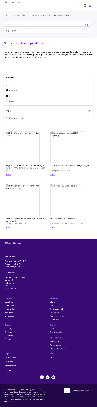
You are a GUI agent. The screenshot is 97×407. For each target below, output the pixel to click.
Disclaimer (9, 361)
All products (9, 316)
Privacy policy (10, 366)
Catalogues (54, 313)
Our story (8, 328)
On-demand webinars (58, 309)
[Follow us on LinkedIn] (48, 377)
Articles (52, 302)
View (8, 174)
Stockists (53, 328)
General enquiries (56, 332)
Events (52, 305)
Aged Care (9, 302)
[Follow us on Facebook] (42, 377)
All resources (54, 320)
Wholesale (9, 313)
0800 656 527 (20, 261)
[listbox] (47, 31)
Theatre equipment (36, 15)
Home (6, 15)
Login (52, 357)
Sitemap (8, 370)
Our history (9, 336)
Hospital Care (10, 309)
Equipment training (57, 316)
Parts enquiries (55, 345)
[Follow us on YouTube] (53, 377)
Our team (8, 332)
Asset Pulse (54, 341)
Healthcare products (19, 15)
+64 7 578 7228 (16, 264)
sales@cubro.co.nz (17, 267)
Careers (8, 339)
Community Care (11, 305)
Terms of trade (10, 357)
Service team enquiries (59, 348)
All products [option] (11, 31)
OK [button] (67, 391)
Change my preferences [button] (82, 391)
